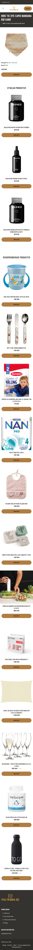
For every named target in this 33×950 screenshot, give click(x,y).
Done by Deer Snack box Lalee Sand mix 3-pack (16, 555)
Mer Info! (16, 74)
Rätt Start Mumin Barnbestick (16, 348)
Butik (28, 8)
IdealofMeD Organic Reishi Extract (16, 179)
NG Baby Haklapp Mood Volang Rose (16, 504)
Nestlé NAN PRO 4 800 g (16, 452)
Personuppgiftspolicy (24, 945)
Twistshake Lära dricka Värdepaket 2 (16, 659)
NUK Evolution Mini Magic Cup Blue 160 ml (16, 297)
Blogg (6, 923)
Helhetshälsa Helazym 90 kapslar (16, 817)
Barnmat (14, 63)
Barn (10, 63)
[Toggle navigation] (3, 8)
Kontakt (9, 945)
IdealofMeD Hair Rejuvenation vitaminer (16, 127)
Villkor (15, 945)
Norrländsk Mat (8, 916)
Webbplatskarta (16, 947)
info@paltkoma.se (6, 2)
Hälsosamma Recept (10, 920)
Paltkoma (7, 913)
